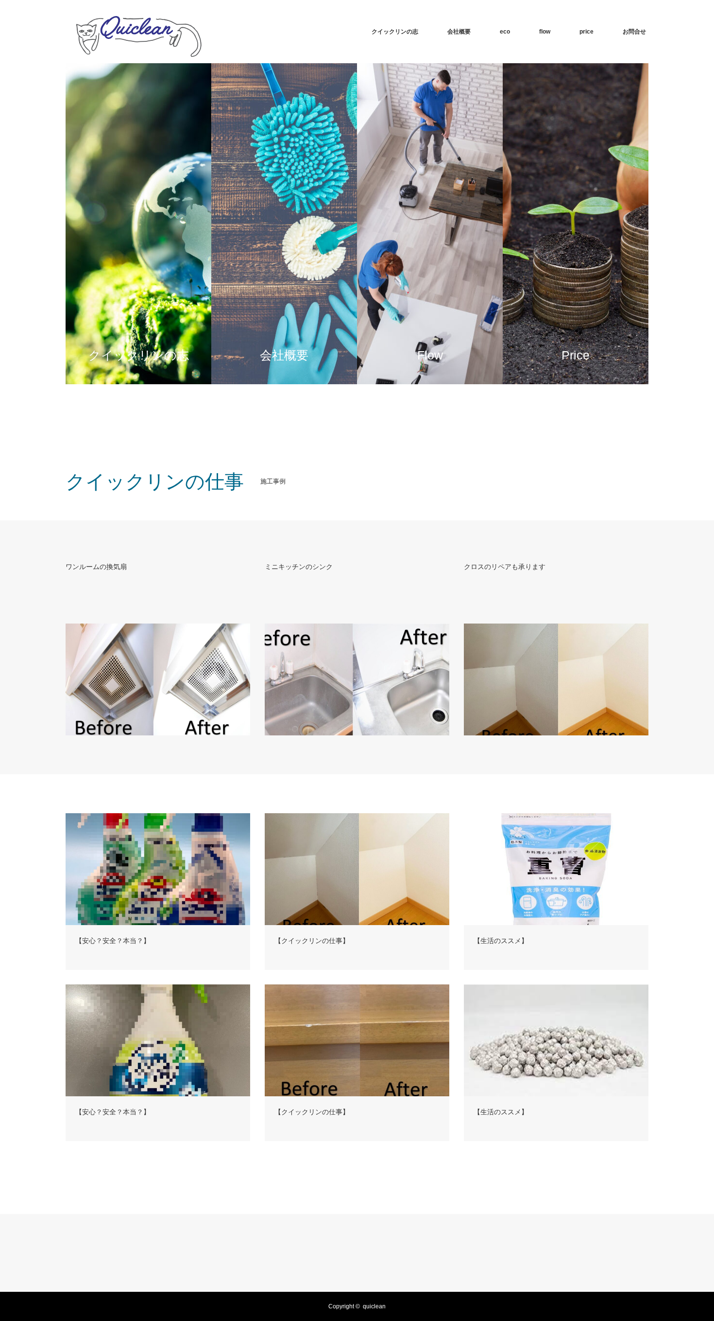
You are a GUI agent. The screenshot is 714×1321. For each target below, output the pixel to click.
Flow (384, 224)
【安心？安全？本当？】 (112, 941)
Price (531, 224)
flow (544, 31)
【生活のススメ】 (501, 941)
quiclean (374, 1306)
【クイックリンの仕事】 (311, 941)
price (586, 31)
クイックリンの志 (395, 31)
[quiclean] (137, 31)
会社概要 (459, 31)
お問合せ (634, 31)
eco (505, 31)
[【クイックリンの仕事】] (357, 869)
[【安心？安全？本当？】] (158, 869)
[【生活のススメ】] (556, 869)
